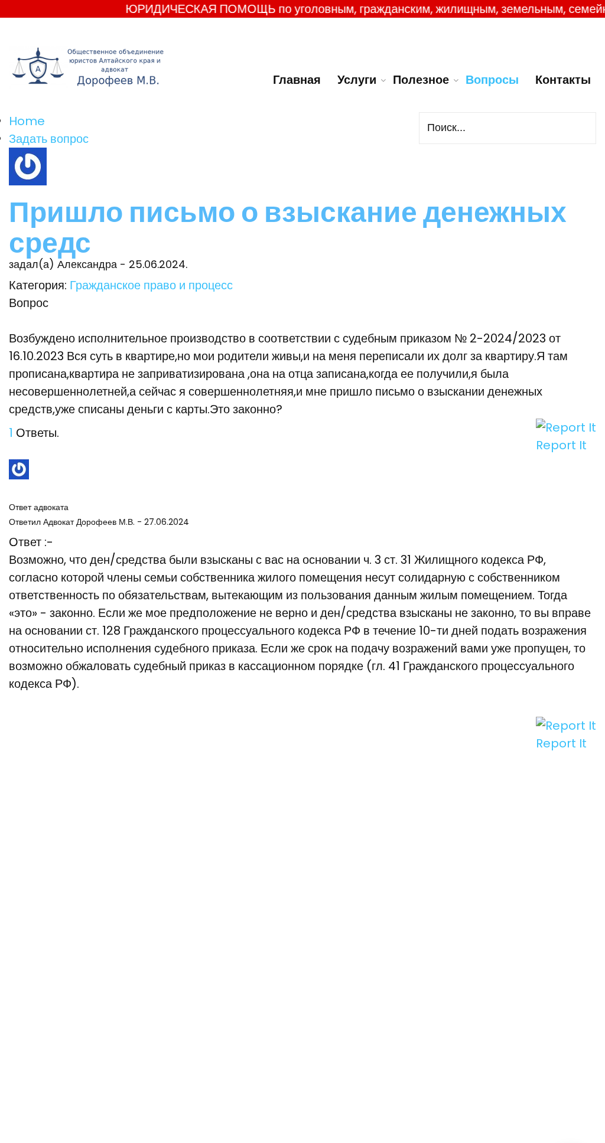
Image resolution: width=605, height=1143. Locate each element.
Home (27, 121)
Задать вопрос (49, 138)
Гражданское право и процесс (151, 285)
